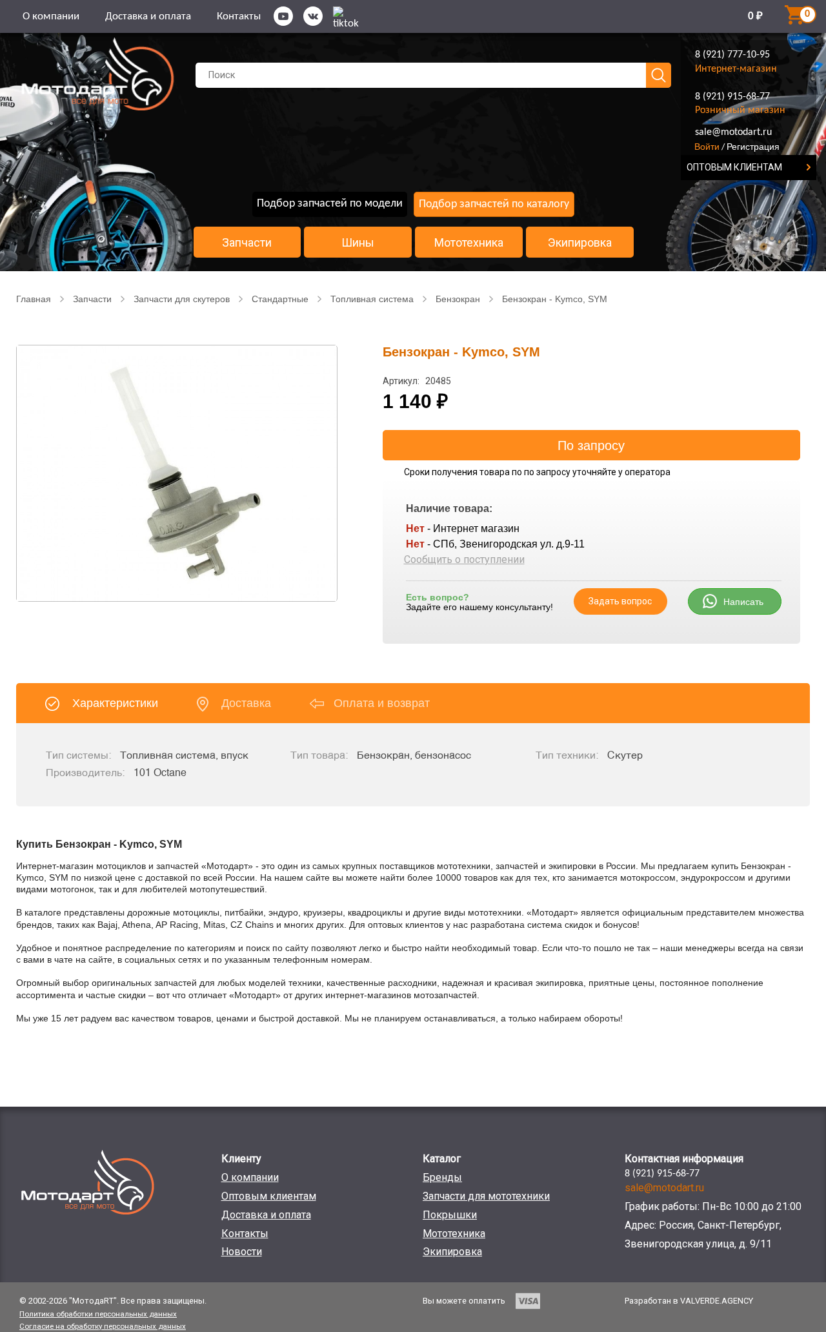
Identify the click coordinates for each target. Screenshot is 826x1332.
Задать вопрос (620, 601)
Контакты (239, 16)
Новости (241, 1251)
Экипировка (580, 242)
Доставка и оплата (148, 16)
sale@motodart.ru (733, 132)
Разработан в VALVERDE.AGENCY (689, 1301)
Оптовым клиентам (268, 1196)
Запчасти (247, 242)
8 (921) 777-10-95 (732, 55)
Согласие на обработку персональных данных (102, 1326)
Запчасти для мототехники (486, 1196)
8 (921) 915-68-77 (732, 97)
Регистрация (753, 146)
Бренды (442, 1177)
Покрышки (450, 1215)
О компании (51, 16)
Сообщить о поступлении (464, 559)
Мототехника (468, 242)
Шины (357, 242)
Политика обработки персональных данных (98, 1313)
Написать (743, 602)
